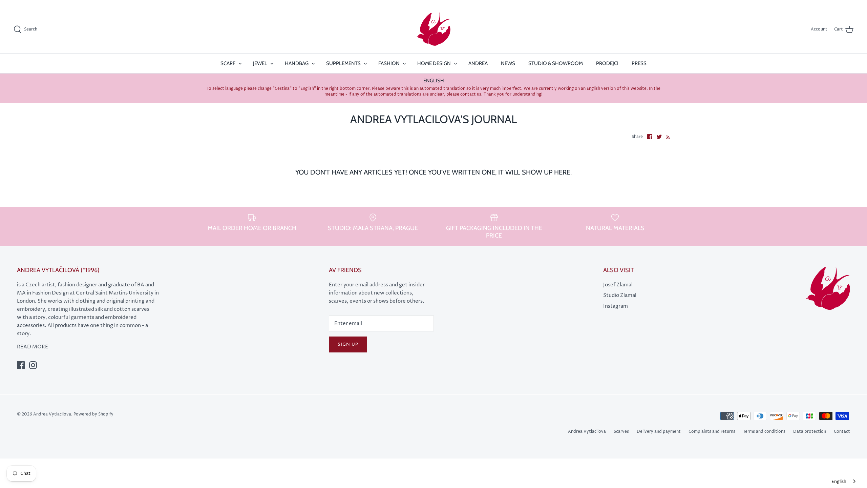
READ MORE (32, 346)
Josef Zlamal (618, 284)
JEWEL (260, 63)
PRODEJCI (607, 63)
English (838, 482)
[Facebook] (21, 365)
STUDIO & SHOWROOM (555, 63)
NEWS (508, 63)
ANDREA (478, 63)
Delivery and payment (659, 431)
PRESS (639, 63)
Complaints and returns (712, 431)
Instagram (615, 306)
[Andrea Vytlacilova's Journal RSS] (667, 137)
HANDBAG (297, 63)
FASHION (389, 63)
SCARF (227, 63)
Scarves (621, 431)
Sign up (348, 344)
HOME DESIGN (434, 63)
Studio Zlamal (619, 295)
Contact (842, 431)
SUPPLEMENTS (343, 63)
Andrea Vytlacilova (587, 431)
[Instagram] (33, 365)
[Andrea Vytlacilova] (433, 29)
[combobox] (844, 481)
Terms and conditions (764, 431)
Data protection (809, 431)
